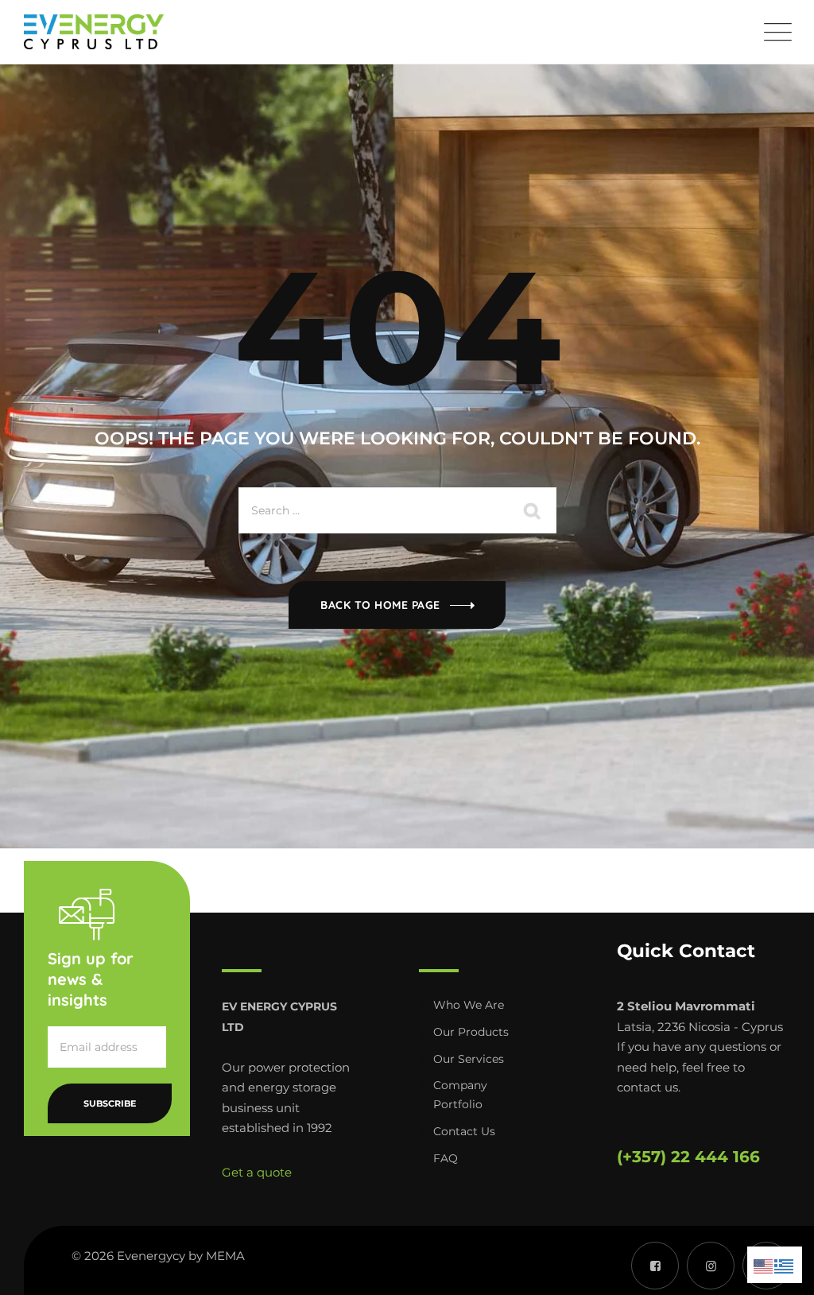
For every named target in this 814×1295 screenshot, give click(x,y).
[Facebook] (655, 1265)
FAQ (445, 1158)
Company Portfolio (460, 1094)
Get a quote (257, 1172)
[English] (764, 1264)
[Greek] (784, 1264)
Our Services (468, 1059)
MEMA (225, 1255)
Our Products (471, 1032)
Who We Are (468, 1005)
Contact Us (464, 1131)
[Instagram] (711, 1265)
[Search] (532, 510)
